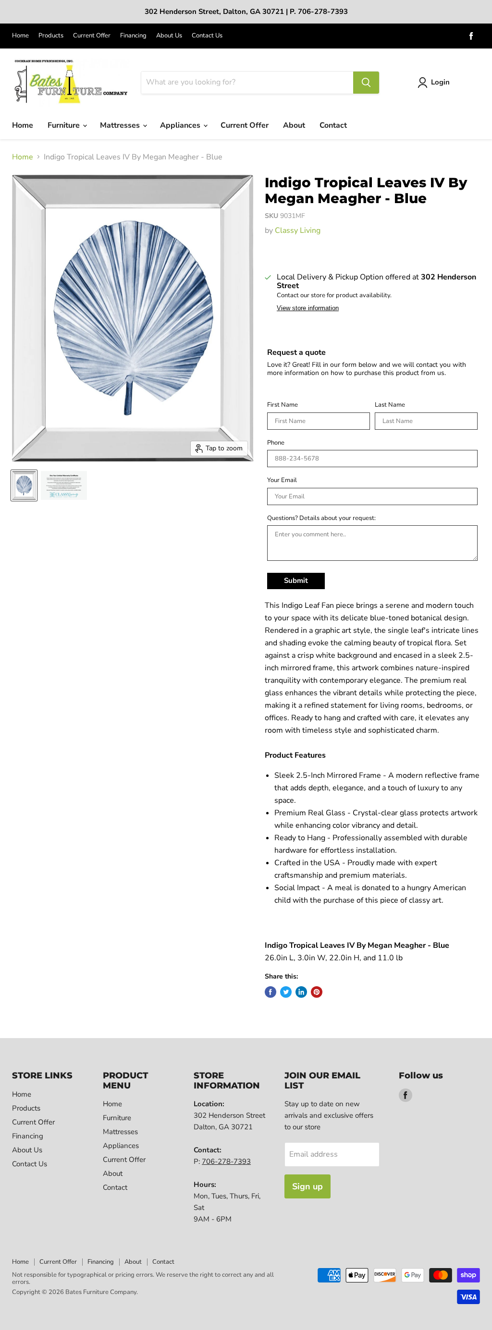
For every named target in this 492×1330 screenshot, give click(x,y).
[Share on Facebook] (270, 992)
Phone (275, 443)
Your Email (282, 480)
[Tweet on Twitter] (286, 992)
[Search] (366, 83)
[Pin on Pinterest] (316, 992)
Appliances (181, 125)
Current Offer (92, 35)
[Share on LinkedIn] (301, 992)
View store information (308, 308)
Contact (333, 125)
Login (440, 82)
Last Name (390, 405)
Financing (133, 35)
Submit (296, 580)
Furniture (65, 125)
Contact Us (207, 35)
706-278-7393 (226, 1161)
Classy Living (297, 230)
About (294, 125)
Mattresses (121, 125)
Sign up (307, 1186)
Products (50, 35)
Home (20, 35)
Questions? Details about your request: (321, 518)
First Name (282, 405)
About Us (169, 35)
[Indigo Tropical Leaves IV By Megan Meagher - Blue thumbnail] (24, 485)
